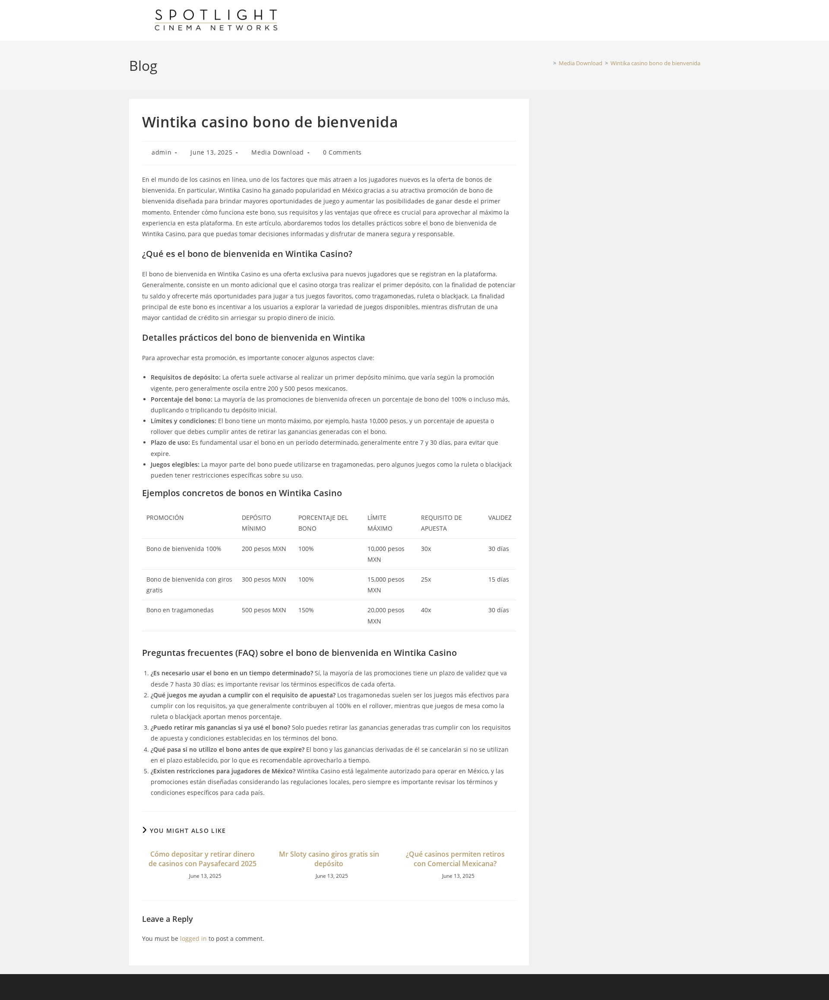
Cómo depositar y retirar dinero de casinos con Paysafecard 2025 (202, 858)
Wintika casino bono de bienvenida (655, 63)
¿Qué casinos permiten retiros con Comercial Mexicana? (455, 858)
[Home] (548, 63)
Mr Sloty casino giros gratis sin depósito (329, 858)
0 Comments (342, 152)
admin (161, 152)
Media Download (277, 152)
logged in (193, 938)
